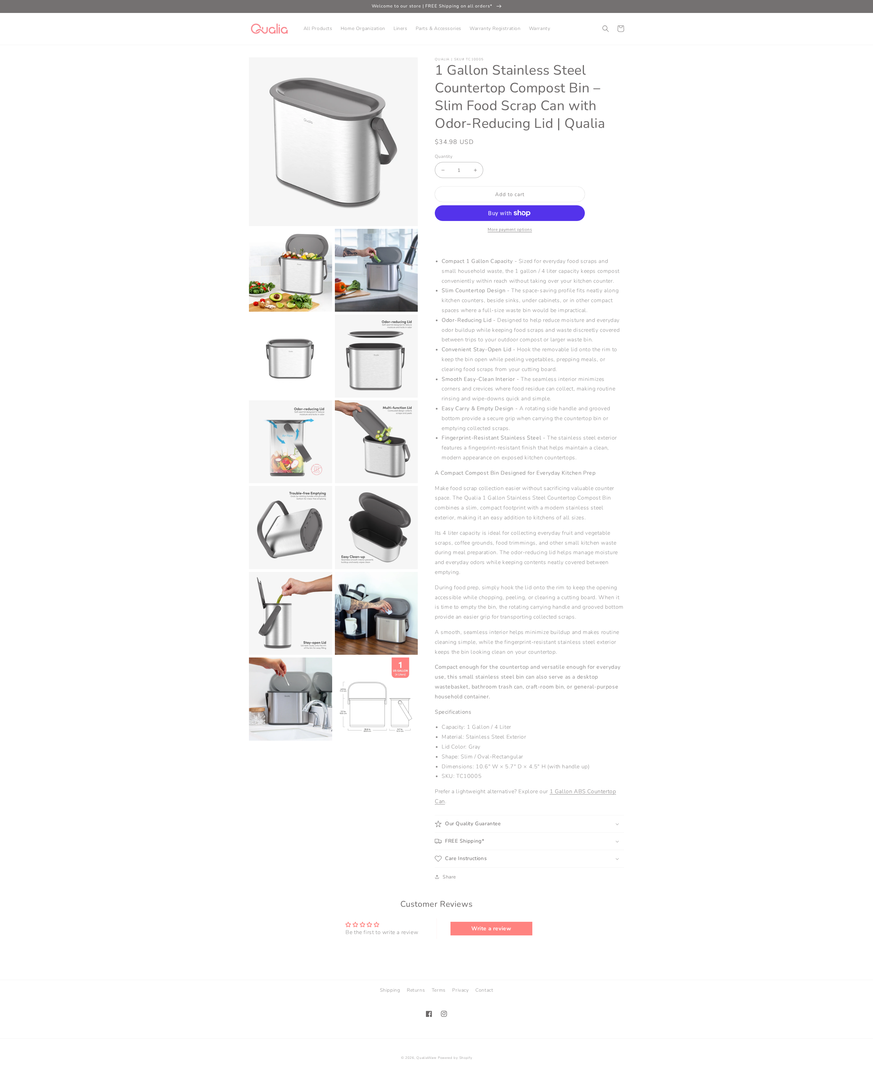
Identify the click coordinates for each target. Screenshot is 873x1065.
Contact (484, 990)
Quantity (444, 156)
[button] (605, 28)
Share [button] (449, 877)
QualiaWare (426, 1057)
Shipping (390, 990)
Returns (416, 990)
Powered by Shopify (455, 1057)
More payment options (510, 229)
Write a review (491, 928)
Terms (439, 990)
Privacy (460, 990)
